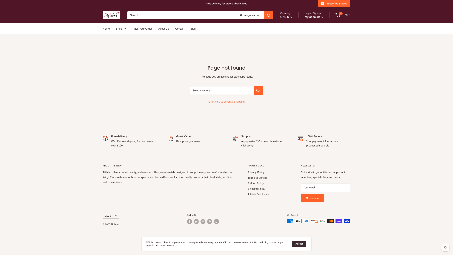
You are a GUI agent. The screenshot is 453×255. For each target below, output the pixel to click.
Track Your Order (142, 28)
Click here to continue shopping (226, 101)
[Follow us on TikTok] (216, 221)
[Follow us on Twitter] (196, 221)
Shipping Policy (256, 188)
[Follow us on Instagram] (202, 221)
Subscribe (312, 198)
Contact (179, 28)
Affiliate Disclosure (258, 194)
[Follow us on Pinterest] (209, 221)
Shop (119, 28)
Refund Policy (256, 183)
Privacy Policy (256, 172)
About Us (163, 28)
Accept (299, 243)
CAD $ (108, 215)
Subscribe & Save (336, 3)
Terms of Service (257, 177)
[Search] (268, 15)
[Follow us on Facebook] (189, 221)
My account (312, 16)
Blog (193, 28)
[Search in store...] (258, 90)
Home (106, 28)
